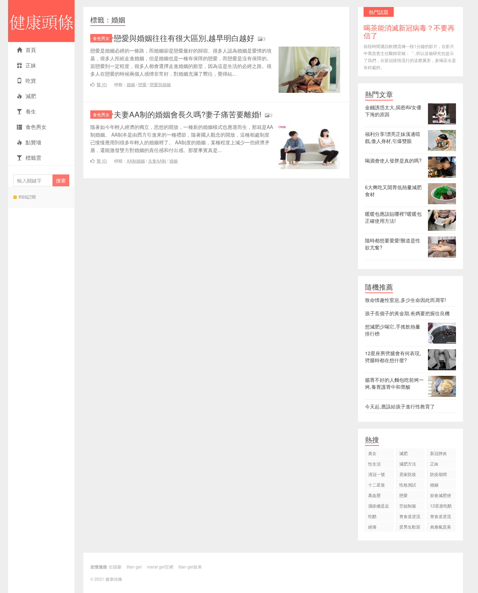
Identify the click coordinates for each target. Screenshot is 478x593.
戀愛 (142, 84)
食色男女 (36, 126)
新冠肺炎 (438, 453)
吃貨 (31, 80)
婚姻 (131, 84)
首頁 (31, 49)
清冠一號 (376, 474)
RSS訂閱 (27, 197)
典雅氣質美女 (440, 528)
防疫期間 (438, 474)
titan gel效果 (190, 567)
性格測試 (407, 485)
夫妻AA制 (157, 161)
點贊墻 (33, 142)
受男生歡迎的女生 (409, 528)
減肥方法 (407, 464)
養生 (31, 111)
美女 (372, 453)
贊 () (102, 84)
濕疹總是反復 (378, 507)
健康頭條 (41, 21)
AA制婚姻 (136, 161)
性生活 (374, 464)
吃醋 (372, 516)
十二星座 (376, 485)
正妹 (31, 65)
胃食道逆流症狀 (440, 517)
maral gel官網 (160, 567)
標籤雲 (33, 157)
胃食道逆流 (409, 516)
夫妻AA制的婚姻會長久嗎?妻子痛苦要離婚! (187, 114)
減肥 (31, 95)
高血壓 (374, 495)
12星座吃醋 (441, 506)
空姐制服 (407, 506)
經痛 (372, 527)
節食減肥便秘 (440, 496)
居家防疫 (407, 474)
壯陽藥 (115, 567)
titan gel (134, 567)
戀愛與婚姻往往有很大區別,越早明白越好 (184, 37)
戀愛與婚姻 (160, 84)
